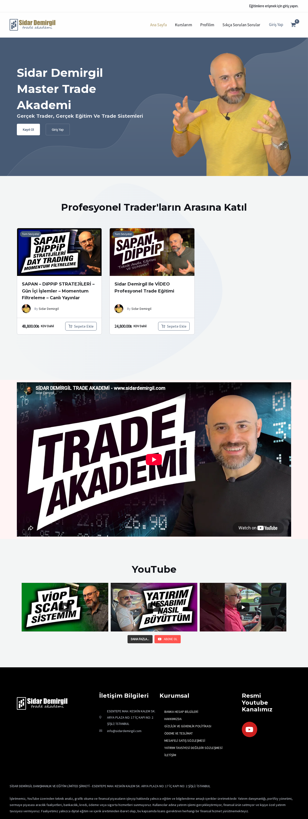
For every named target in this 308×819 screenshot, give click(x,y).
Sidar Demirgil (49, 308)
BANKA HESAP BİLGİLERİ (181, 711)
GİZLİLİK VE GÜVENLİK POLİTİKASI (187, 726)
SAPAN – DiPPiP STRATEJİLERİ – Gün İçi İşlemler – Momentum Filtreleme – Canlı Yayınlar (58, 291)
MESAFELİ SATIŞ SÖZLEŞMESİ (184, 740)
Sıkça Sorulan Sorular (241, 24)
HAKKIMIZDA (173, 719)
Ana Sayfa (158, 24)
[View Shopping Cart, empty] (293, 25)
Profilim (207, 24)
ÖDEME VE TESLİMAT (178, 733)
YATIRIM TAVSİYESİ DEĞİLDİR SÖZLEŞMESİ (193, 748)
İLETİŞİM (170, 755)
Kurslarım (183, 24)
